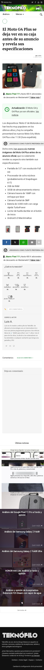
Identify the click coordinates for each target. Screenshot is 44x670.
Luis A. (40, 55)
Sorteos (14, 660)
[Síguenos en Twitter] (7, 346)
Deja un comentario (24, 358)
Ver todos (20, 610)
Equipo (31, 660)
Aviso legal (23, 660)
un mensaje (36, 655)
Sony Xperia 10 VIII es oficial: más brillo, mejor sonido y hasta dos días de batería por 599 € (25, 485)
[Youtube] (38, 2)
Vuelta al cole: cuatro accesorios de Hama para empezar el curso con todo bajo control (26, 494)
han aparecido (20, 149)
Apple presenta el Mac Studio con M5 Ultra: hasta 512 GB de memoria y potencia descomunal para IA (24, 460)
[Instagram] (41, 2)
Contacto (39, 660)
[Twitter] (32, 2)
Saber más (35, 97)
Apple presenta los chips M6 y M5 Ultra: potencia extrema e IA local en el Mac (26, 477)
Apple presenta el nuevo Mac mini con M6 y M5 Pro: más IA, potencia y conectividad (26, 468)
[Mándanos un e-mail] (10, 346)
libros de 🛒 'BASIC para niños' (14, 333)
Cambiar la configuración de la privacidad (27, 666)
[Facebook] (35, 2)
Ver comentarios (15, 309)
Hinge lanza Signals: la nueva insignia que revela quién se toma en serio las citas (24, 451)
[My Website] (14, 346)
